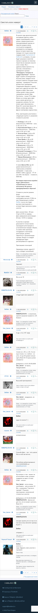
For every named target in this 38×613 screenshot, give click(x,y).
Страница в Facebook (10, 592)
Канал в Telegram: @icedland (13, 597)
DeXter (18, 202)
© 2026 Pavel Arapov (8, 610)
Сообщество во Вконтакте (12, 588)
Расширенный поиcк (7, 14)
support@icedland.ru (8, 606)
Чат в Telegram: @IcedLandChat (14, 601)
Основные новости (14, 7)
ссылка (18, 32)
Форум (4, 7)
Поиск (27, 16)
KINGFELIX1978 (21, 466)
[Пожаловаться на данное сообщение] (27, 31)
